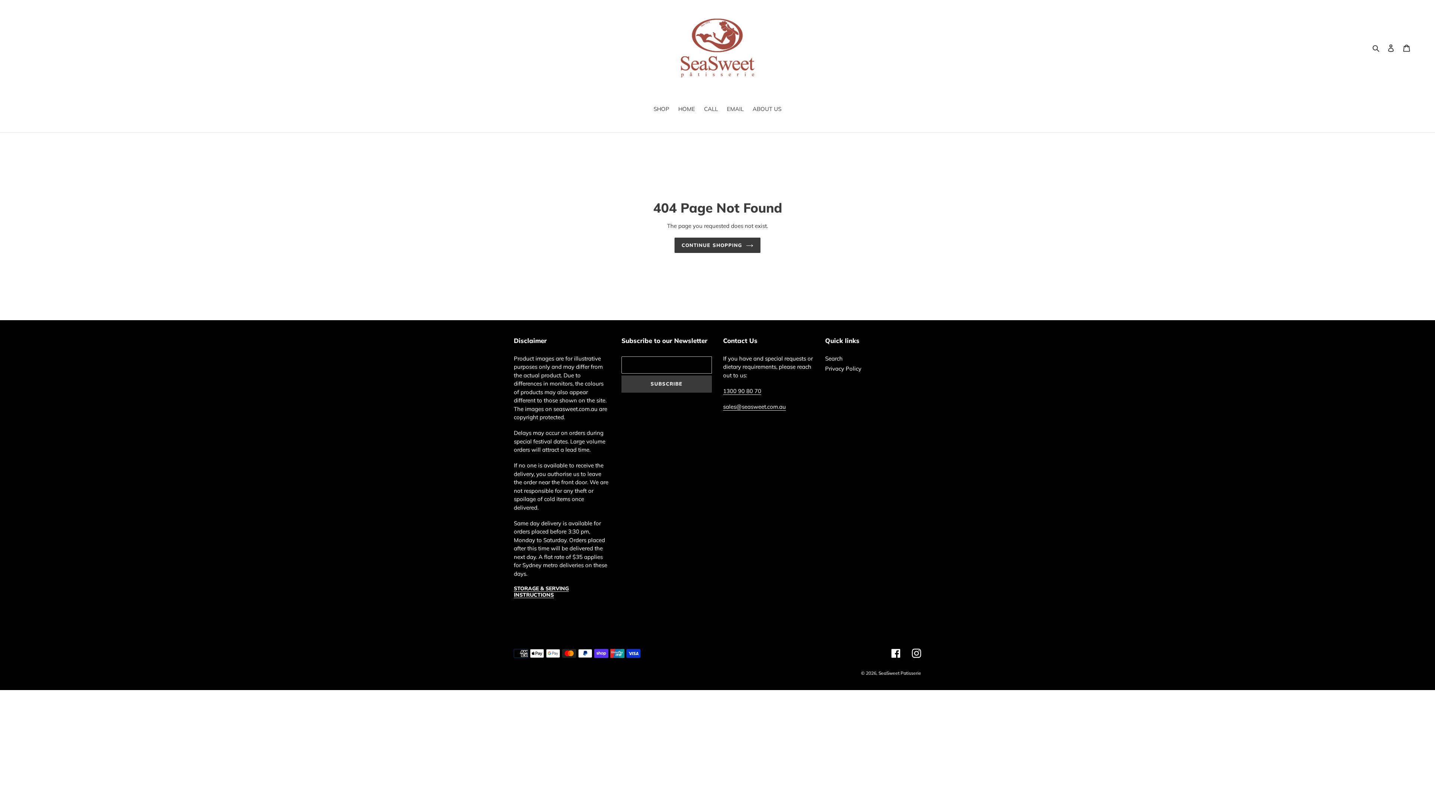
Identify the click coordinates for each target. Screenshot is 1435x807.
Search (834, 358)
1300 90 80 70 (742, 391)
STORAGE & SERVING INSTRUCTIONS (541, 591)
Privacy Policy (843, 368)
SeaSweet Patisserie (900, 673)
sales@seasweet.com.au (754, 406)
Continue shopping (712, 245)
